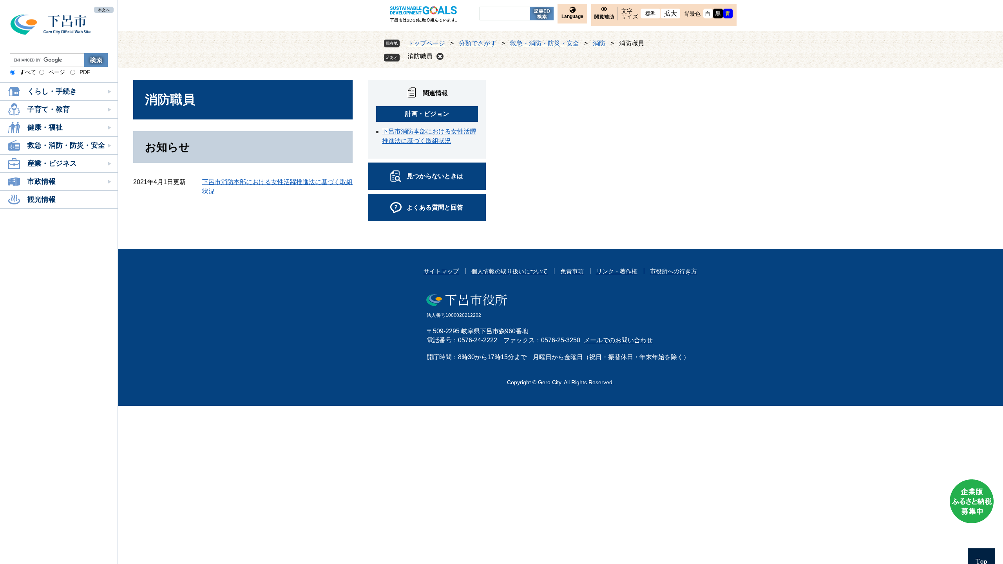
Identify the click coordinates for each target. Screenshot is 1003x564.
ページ (57, 72)
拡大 (670, 13)
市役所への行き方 (673, 271)
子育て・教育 (48, 109)
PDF (85, 72)
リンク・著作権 (616, 271)
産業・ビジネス (52, 163)
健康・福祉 (45, 127)
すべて (28, 72)
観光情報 (41, 199)
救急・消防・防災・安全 (66, 145)
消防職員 (420, 56)
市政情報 (41, 181)
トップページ (426, 43)
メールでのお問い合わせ (618, 340)
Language (572, 16)
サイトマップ (441, 271)
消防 (599, 43)
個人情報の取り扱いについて (509, 271)
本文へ (104, 9)
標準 (650, 13)
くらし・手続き (52, 91)
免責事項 (572, 271)
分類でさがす (477, 43)
